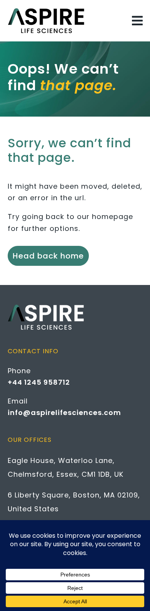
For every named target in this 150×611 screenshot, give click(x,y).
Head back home (48, 255)
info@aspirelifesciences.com (64, 412)
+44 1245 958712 (39, 382)
